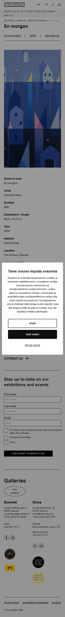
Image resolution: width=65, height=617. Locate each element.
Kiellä (32, 323)
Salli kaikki (32, 334)
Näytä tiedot (32, 345)
